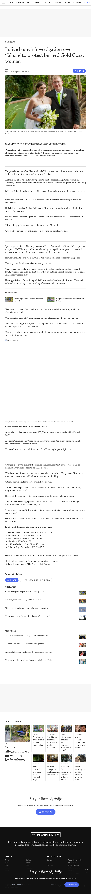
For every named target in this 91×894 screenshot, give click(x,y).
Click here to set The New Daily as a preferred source (33, 561)
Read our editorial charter (62, 845)
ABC (6, 69)
